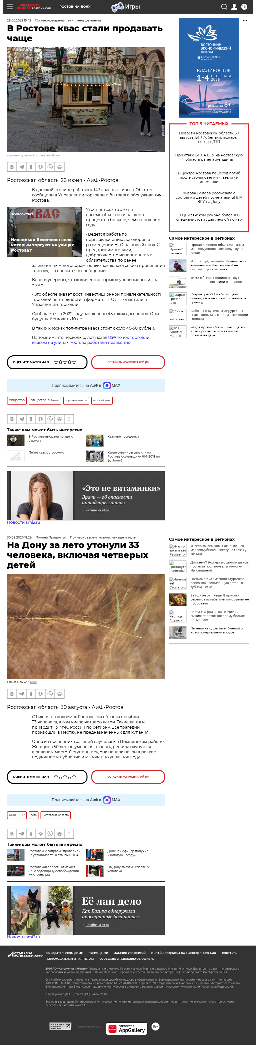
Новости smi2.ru (23, 522)
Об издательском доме (64, 953)
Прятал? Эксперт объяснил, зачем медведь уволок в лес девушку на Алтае (217, 249)
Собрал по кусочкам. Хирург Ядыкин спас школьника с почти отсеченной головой (219, 315)
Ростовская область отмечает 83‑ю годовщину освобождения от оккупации (53, 871)
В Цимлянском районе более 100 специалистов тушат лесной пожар (209, 217)
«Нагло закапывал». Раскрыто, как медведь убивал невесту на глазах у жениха (218, 550)
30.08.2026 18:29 (19, 537)
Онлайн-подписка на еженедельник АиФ (183, 953)
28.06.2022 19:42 (19, 20)
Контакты (229, 953)
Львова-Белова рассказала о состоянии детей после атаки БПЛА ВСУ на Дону (209, 197)
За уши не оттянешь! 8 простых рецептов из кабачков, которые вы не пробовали (219, 599)
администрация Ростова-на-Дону (33, 155)
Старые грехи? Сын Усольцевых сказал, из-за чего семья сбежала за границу (218, 298)
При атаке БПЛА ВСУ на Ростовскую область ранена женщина (209, 157)
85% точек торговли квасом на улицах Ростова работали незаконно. (91, 340)
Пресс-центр (98, 953)
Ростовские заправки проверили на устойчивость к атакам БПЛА (54, 853)
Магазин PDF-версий (130, 953)
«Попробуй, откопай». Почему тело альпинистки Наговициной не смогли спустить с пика (218, 265)
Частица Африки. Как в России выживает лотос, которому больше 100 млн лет (218, 616)
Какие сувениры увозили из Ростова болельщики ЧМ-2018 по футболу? (134, 456)
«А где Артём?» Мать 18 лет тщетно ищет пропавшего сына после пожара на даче (217, 331)
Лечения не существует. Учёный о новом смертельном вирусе (216, 630)
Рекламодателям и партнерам (70, 959)
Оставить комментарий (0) (128, 362)
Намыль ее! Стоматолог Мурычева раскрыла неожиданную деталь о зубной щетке (217, 583)
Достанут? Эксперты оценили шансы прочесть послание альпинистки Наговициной (219, 566)
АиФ (33, 682)
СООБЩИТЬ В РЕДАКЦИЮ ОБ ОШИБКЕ (127, 959)
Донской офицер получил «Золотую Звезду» (128, 853)
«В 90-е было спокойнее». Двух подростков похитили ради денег (216, 280)
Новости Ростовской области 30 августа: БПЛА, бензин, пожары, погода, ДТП (209, 137)
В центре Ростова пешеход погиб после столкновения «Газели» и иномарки (209, 177)
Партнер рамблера (88, 1026)
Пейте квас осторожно (46, 452)
